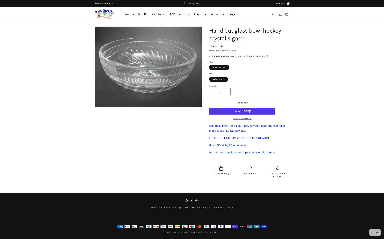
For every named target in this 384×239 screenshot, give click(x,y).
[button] (159, 14)
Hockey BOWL (219, 67)
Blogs (230, 207)
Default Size (218, 79)
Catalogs (177, 207)
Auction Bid (165, 207)
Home (153, 207)
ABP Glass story (192, 207)
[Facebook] (288, 3)
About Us (207, 207)
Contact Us (219, 207)
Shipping (213, 51)
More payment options (242, 118)
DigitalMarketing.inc (208, 232)
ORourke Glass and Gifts (182, 232)
